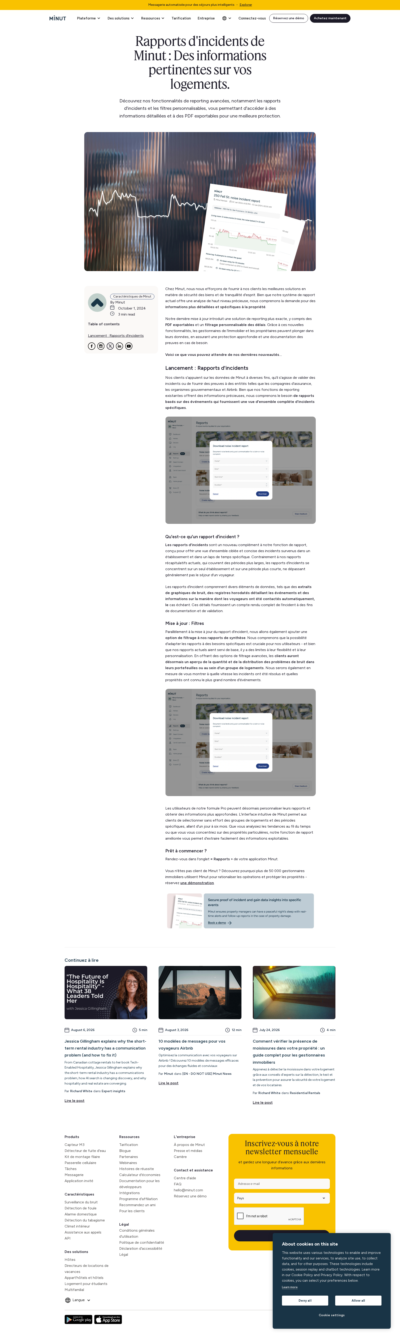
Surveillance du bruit (81, 1202)
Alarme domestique (81, 1214)
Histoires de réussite (136, 1169)
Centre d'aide (185, 1178)
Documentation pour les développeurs (139, 1184)
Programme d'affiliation (138, 1199)
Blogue (125, 1150)
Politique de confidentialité (141, 1242)
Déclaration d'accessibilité (140, 1248)
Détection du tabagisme (85, 1220)
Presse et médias (188, 1150)
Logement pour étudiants (86, 1283)
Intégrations (129, 1193)
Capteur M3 (74, 1144)
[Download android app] (78, 1319)
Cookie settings (332, 1315)
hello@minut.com (188, 1190)
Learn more (290, 1287)
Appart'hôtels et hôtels (84, 1277)
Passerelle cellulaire (80, 1163)
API (68, 1238)
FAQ (177, 1184)
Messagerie (74, 1175)
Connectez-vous (252, 18)
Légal (124, 1224)
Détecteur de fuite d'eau (85, 1150)
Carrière (180, 1157)
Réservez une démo (288, 18)
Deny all (305, 1300)
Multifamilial (74, 1289)
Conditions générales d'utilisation (137, 1233)
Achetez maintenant (330, 18)
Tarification (181, 18)
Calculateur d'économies (139, 1175)
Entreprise (206, 18)
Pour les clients (132, 1211)
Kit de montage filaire (82, 1157)
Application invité (79, 1181)
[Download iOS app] (108, 1319)
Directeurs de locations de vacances (87, 1268)
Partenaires (128, 1157)
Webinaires (128, 1163)
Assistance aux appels (83, 1232)
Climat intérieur (77, 1226)
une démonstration (197, 883)
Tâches (71, 1169)
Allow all (358, 1300)
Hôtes (70, 1259)
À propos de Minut (189, 1144)
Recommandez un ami (137, 1205)
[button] (88, 18)
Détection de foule (81, 1208)
